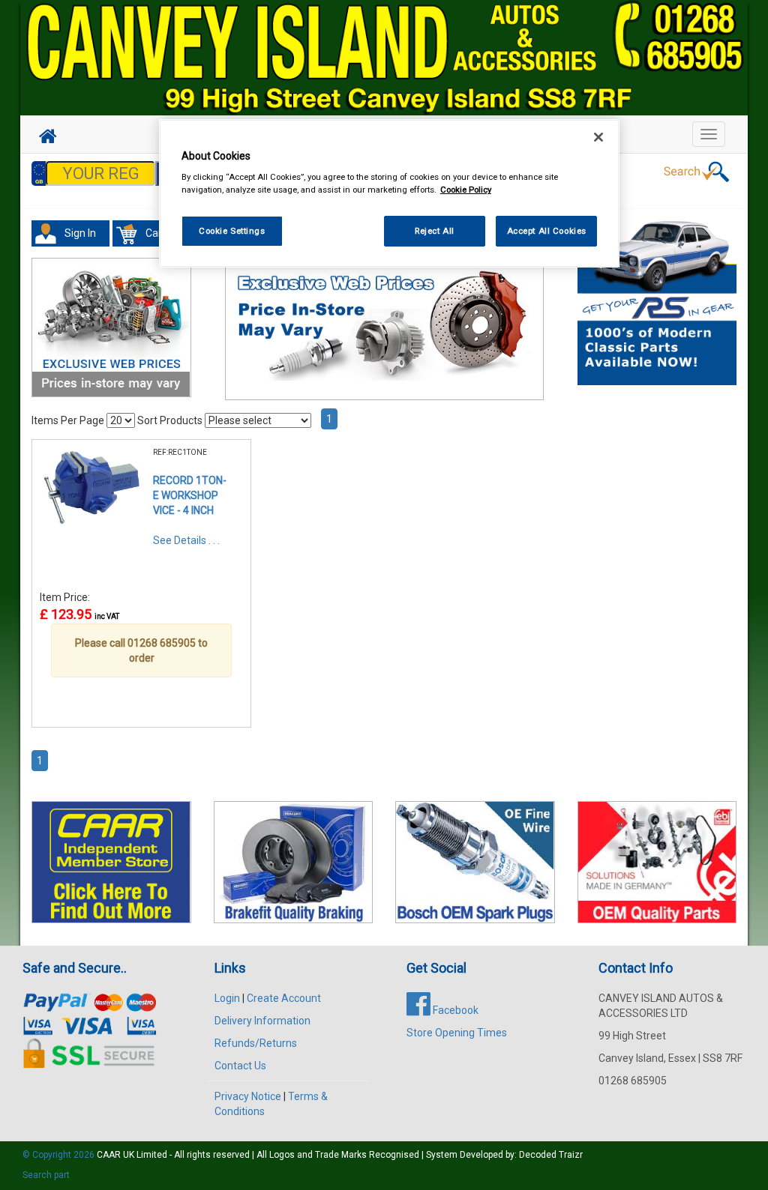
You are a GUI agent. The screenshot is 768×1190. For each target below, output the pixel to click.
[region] (389, 193)
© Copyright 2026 (59, 1155)
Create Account (284, 998)
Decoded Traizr (551, 1155)
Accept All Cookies (546, 231)
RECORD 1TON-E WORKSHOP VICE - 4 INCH (189, 495)
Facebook (454, 1010)
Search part (46, 1175)
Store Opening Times (456, 1033)
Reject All (434, 231)
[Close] (598, 137)
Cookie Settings (232, 231)
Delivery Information (262, 1021)
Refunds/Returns (255, 1043)
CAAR (109, 1155)
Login (227, 998)
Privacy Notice (247, 1096)
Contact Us (240, 1066)
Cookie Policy (465, 189)
